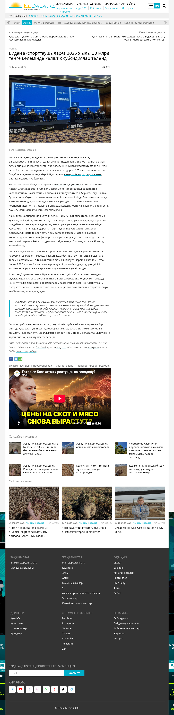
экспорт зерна (64, 365)
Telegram (61, 347)
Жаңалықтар (72, 557)
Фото (116, 588)
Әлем (17, 22)
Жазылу (74, 673)
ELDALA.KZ (121, 613)
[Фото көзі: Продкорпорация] (60, 109)
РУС (151, 6)
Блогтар (118, 567)
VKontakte (68, 638)
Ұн (59, 22)
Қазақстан (68, 567)
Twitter (66, 633)
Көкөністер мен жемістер (139, 22)
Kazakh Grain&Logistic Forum (26, 188)
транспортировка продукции (93, 365)
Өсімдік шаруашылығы (24, 562)
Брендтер (16, 633)
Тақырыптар (20, 557)
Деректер (17, 613)
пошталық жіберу (26, 351)
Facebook (41, 347)
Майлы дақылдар (44, 22)
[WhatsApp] (20, 359)
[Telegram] (16, 359)
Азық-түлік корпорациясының (83, 174)
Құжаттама (17, 623)
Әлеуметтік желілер (77, 613)
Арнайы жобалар (35, 522)
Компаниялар (19, 628)
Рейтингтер (120, 577)
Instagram (93, 347)
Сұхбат (117, 562)
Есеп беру (119, 583)
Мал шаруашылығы (22, 567)
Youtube (67, 628)
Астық (27, 22)
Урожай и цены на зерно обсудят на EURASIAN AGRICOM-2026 (65, 15)
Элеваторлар (113, 22)
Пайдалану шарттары (126, 623)
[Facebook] (11, 359)
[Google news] (71, 689)
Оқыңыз (120, 557)
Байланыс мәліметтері (127, 628)
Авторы (118, 638)
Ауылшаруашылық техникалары (83, 22)
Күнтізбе (16, 618)
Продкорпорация (43, 365)
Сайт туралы (121, 618)
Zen (64, 648)
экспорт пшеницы (19, 365)
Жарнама (119, 633)
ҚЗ (157, 6)
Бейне (117, 593)
